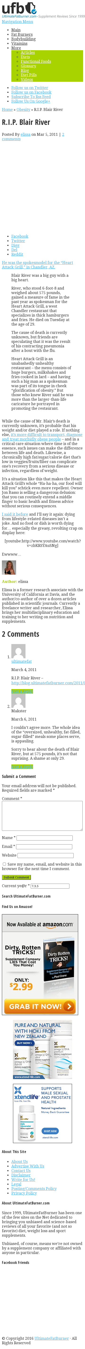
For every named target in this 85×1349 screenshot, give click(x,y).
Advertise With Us (27, 1166)
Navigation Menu (17, 21)
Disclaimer (21, 1175)
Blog (25, 70)
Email (8, 846)
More (16, 48)
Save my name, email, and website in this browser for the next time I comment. (42, 866)
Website (9, 855)
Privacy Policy (24, 1193)
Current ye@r (16, 886)
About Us (19, 1161)
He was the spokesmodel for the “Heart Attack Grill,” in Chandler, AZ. (37, 264)
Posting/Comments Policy (34, 1188)
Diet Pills (29, 75)
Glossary (28, 66)
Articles (28, 52)
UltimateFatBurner (51, 1338)
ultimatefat (21, 661)
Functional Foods (36, 61)
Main (16, 30)
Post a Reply (22, 691)
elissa (25, 134)
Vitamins (19, 43)
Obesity (23, 109)
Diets (25, 57)
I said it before (15, 514)
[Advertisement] (42, 187)
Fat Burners (22, 34)
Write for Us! (23, 1179)
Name (9, 838)
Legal (16, 1184)
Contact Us (20, 1170)
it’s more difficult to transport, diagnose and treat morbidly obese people (42, 436)
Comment (12, 798)
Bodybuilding (23, 39)
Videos (27, 79)
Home (7, 109)
